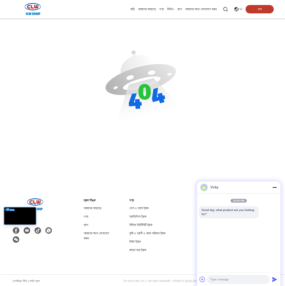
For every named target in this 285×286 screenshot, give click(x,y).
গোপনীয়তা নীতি (19, 281)
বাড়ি (132, 9)
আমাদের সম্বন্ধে (147, 9)
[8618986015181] (48, 230)
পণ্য (161, 9)
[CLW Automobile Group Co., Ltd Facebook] (16, 230)
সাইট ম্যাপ (35, 281)
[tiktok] (38, 230)
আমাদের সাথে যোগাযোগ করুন (201, 9)
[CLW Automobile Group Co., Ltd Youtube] (27, 230)
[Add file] (202, 279)
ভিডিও (170, 9)
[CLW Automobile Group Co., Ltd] (33, 9)
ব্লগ (179, 9)
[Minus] (274, 187)
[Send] (274, 279)
